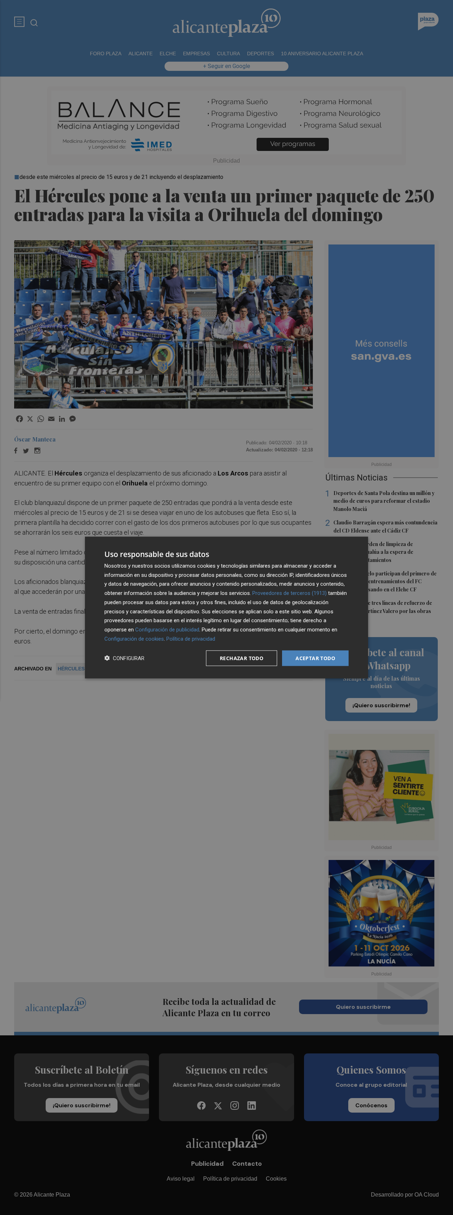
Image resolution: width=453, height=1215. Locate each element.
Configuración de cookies (134, 638)
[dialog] (226, 607)
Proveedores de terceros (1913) (289, 593)
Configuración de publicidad (167, 629)
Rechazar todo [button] (241, 657)
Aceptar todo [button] (315, 657)
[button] (124, 658)
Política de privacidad (190, 638)
